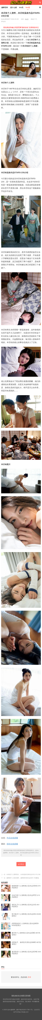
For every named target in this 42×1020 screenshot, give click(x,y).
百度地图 (27, 995)
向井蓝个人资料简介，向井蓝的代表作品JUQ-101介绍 (23, 874)
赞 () (22, 864)
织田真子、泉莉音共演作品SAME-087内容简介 (26, 943)
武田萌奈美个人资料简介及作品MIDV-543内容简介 (25, 924)
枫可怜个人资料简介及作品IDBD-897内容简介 (26, 934)
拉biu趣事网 (21, 2)
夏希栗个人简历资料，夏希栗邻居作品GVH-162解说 (23, 878)
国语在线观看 (12, 844)
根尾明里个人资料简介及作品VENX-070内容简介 (26, 887)
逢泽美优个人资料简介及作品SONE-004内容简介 (26, 953)
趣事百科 (4, 7)
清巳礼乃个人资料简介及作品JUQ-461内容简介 (26, 906)
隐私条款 (15, 995)
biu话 (28, 7)
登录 (29, 977)
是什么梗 (13, 7)
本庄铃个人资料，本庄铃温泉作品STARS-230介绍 (20, 14)
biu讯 (21, 7)
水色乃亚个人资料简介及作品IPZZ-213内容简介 (26, 896)
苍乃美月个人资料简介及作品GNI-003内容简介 (26, 915)
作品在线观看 (12, 837)
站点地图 (21, 995)
